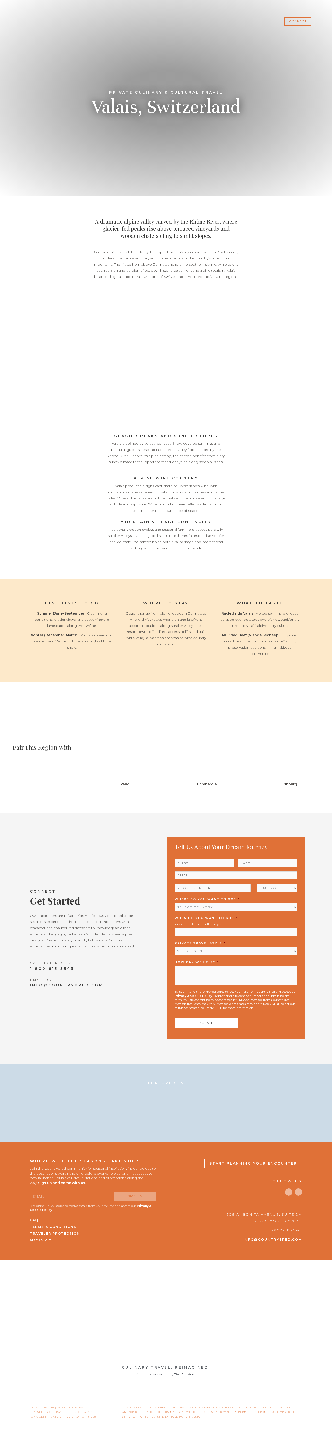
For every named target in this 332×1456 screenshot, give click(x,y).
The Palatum (185, 1374)
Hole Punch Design (186, 1416)
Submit (206, 1023)
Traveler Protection (55, 1233)
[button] (297, 21)
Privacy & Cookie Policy (193, 996)
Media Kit (41, 1240)
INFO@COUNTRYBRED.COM (67, 985)
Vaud (125, 784)
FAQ (34, 1220)
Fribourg (289, 784)
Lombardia (207, 784)
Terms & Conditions (53, 1227)
